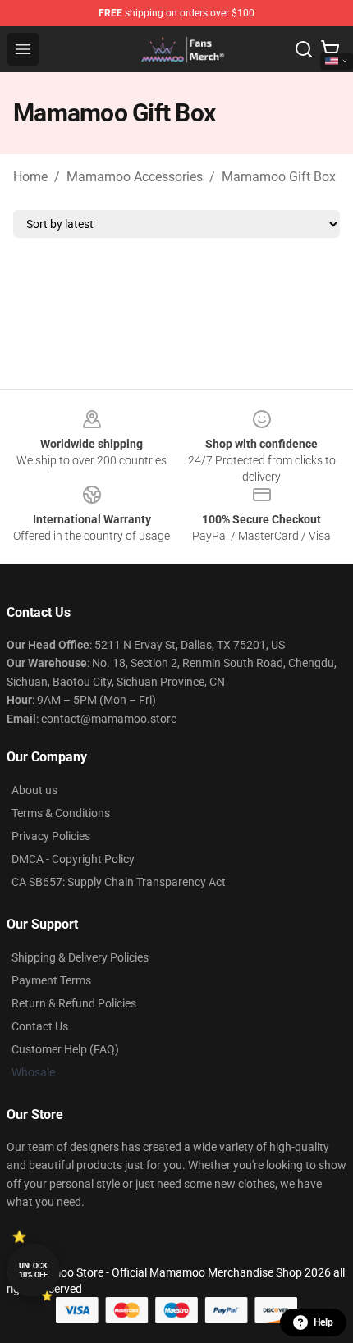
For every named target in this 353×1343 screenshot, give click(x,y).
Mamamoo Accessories (134, 177)
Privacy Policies (50, 836)
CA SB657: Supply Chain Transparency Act (118, 881)
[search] (304, 49)
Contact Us (39, 1026)
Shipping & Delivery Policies (80, 957)
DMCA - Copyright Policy (73, 859)
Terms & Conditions (60, 813)
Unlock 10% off (33, 1270)
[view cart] (330, 49)
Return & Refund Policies (73, 1003)
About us (34, 790)
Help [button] (323, 1322)
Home (30, 177)
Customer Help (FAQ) (65, 1049)
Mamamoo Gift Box (279, 177)
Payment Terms (51, 980)
